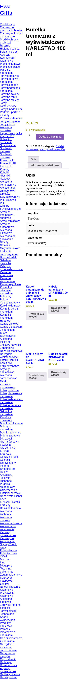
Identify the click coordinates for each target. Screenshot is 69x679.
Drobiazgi (6, 662)
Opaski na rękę (9, 456)
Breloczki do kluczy (7, 470)
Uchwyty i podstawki (6, 141)
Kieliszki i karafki (10, 502)
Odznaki (5, 459)
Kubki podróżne (9, 390)
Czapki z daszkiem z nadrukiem (11, 328)
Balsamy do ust (9, 51)
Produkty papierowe (6, 624)
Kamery (4, 169)
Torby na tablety (9, 100)
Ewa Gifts (6, 10)
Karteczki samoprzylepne (9, 253)
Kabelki (4, 172)
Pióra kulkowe (8, 553)
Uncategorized (8, 677)
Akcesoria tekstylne (6, 340)
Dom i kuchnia (8, 665)
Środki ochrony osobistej (9, 41)
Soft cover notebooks (6, 579)
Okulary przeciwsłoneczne (10, 207)
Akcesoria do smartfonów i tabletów (8, 190)
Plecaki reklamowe (11, 118)
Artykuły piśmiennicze (8, 670)
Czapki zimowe (9, 323)
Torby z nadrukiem (11, 109)
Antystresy (6, 474)
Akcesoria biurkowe (6, 600)
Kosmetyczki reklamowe (7, 59)
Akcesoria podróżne (6, 129)
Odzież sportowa (10, 302)
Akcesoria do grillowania (8, 237)
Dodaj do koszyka (50, 136)
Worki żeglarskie (10, 66)
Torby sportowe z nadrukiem (10, 80)
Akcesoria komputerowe (8, 183)
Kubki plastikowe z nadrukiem (11, 395)
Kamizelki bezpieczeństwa (9, 364)
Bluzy (3, 332)
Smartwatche (8, 145)
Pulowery (5, 296)
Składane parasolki (5, 262)
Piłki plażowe (8, 199)
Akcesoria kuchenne (6, 513)
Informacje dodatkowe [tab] (45, 165)
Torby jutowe (7, 124)
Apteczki (5, 54)
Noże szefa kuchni (11, 496)
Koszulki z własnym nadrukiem (6, 290)
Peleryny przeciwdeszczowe (11, 268)
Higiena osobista (10, 48)
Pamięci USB (8, 163)
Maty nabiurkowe (10, 248)
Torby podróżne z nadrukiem (10, 89)
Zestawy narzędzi (10, 344)
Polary (4, 299)
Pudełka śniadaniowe (7, 485)
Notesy (4, 242)
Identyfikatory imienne (8, 464)
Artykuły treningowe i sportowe (7, 214)
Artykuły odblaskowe (7, 371)
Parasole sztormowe (6, 274)
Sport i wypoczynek (7, 618)
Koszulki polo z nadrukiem (9, 310)
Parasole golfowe (10, 284)
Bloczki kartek (8, 257)
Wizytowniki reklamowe (7, 594)
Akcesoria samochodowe (8, 377)
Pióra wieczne (8, 550)
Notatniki (5, 245)
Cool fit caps (7, 24)
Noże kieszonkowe (11, 350)
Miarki (3, 381)
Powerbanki (7, 160)
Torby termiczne (9, 75)
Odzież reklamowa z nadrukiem (11, 640)
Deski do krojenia (10, 508)
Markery (5, 559)
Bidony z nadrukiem (6, 428)
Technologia (7, 613)
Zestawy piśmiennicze (8, 534)
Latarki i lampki (9, 360)
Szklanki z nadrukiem (6, 413)
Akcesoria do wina (11, 523)
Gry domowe (7, 447)
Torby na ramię (9, 97)
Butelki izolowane (10, 432)
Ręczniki (5, 45)
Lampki (4, 583)
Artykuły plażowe (10, 221)
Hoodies (5, 320)
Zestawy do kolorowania (7, 540)
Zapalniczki (7, 347)
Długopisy (6, 565)
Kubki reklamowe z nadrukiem (11, 401)
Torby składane (9, 84)
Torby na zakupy (9, 94)
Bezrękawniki (8, 335)
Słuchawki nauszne (6, 150)
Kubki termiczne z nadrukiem (10, 407)
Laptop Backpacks (11, 133)
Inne (2, 562)
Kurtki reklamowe (10, 305)
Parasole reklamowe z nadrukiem (7, 632)
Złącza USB (7, 136)
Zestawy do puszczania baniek (11, 29)
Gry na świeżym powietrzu (9, 443)
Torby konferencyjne (8, 104)
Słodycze (5, 453)
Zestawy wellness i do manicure (11, 35)
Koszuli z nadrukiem (6, 316)
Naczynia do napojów (7, 655)
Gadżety (5, 178)
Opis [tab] (34, 159)
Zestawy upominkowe (7, 386)
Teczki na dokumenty (6, 570)
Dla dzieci (6, 438)
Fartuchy (5, 505)
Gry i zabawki (8, 659)
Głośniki (5, 175)
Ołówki (4, 556)
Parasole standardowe (7, 280)
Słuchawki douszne (6, 156)
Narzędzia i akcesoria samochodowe (8, 647)
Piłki (2, 202)
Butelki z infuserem (11, 423)
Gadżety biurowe (10, 674)
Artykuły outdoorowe (7, 225)
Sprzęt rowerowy (10, 196)
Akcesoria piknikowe (6, 231)
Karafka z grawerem (6, 419)
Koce (3, 499)
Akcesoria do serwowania (8, 528)
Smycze (5, 450)
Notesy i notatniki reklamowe (10, 588)
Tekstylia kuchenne (6, 479)
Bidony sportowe (10, 435)
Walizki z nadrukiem (6, 71)
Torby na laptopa (10, 121)
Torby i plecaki (8, 610)
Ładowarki (6, 166)
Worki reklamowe (10, 63)
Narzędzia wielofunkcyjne (9, 355)
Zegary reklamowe (11, 574)
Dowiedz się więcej (36, 315)
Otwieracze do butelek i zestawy (10, 491)
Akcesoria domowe (6, 519)
